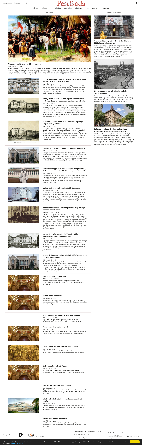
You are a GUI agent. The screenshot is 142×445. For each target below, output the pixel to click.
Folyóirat (96, 8)
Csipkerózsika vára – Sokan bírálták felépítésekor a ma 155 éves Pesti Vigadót (65, 256)
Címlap (35, 8)
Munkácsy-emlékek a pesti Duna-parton (24, 64)
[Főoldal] (71, 3)
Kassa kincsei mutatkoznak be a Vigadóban (60, 346)
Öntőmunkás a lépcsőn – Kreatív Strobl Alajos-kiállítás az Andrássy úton (113, 42)
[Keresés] (26, 3)
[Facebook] (136, 3)
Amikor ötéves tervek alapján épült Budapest (61, 188)
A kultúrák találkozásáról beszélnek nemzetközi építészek (62, 400)
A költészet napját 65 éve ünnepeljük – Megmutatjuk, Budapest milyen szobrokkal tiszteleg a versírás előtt (64, 170)
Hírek (87, 8)
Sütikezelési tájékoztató (115, 433)
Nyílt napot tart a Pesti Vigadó (55, 366)
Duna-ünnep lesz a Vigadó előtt (55, 327)
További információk (17, 443)
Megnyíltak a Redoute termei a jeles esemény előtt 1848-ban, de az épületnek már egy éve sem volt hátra (64, 100)
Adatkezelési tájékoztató (115, 436)
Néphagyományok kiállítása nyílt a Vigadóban (61, 315)
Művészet (78, 8)
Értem (134, 442)
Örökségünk (56, 8)
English (106, 8)
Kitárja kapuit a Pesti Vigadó (54, 276)
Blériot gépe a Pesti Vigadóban (55, 418)
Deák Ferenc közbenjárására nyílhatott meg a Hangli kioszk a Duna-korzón (64, 208)
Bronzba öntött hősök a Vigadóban (57, 385)
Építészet (45, 8)
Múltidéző (68, 8)
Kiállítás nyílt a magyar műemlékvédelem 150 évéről (64, 148)
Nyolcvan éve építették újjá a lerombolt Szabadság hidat (110, 92)
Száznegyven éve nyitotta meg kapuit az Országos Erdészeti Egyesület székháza (110, 130)
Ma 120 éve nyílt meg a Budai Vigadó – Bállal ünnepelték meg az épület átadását (60, 235)
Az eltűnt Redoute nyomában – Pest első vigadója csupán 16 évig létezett (63, 122)
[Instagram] (138, 3)
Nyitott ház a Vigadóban (52, 296)
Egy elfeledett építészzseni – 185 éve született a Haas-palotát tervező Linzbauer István (64, 80)
